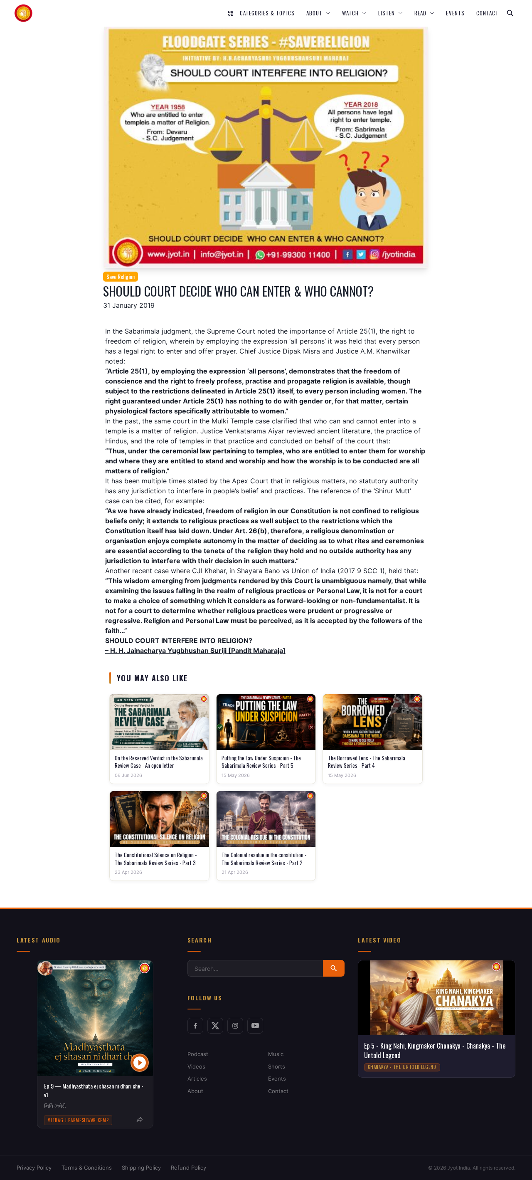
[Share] (139, 1119)
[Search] (510, 13)
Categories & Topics (267, 13)
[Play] (140, 1063)
